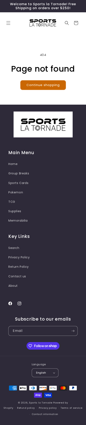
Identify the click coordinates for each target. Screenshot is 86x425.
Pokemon (15, 192)
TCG (11, 202)
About (13, 286)
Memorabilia (18, 220)
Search (13, 248)
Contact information (45, 414)
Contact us (17, 276)
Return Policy (18, 267)
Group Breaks (18, 173)
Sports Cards (18, 183)
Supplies (14, 211)
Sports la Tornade (41, 402)
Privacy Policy (19, 257)
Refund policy (26, 408)
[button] (8, 23)
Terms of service (71, 408)
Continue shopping (43, 85)
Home (13, 164)
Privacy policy (48, 408)
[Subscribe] (72, 331)
